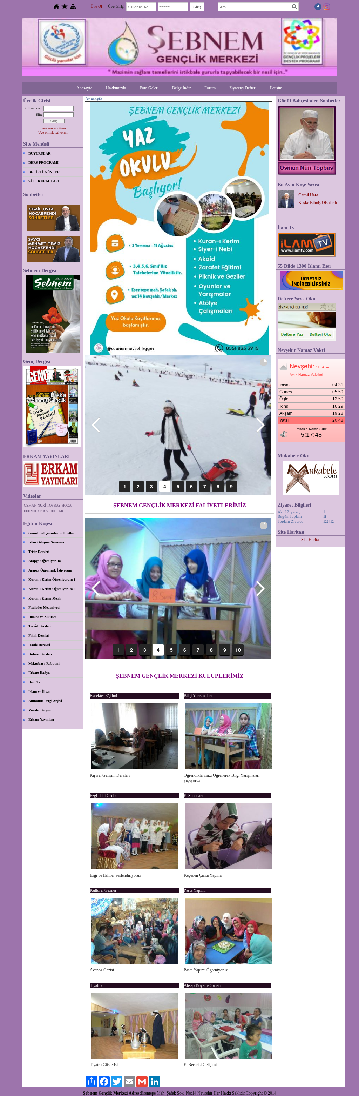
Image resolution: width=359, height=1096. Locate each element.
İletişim (276, 88)
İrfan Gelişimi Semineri (46, 542)
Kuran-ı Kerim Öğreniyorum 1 (51, 579)
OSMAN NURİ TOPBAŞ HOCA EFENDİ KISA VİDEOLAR (47, 508)
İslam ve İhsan (39, 692)
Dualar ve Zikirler (42, 617)
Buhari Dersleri (40, 654)
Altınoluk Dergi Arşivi (45, 701)
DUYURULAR (39, 153)
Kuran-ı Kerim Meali (44, 598)
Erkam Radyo (39, 673)
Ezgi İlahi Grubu (103, 795)
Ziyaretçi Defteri (242, 88)
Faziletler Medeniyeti (44, 607)
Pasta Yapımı (194, 890)
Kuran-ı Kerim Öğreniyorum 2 (51, 589)
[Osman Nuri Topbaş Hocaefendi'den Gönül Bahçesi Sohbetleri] (307, 173)
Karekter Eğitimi (103, 695)
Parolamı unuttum (53, 128)
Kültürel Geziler (103, 890)
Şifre (39, 114)
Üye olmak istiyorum (53, 132)
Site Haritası (311, 539)
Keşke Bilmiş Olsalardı (317, 202)
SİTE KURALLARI (43, 181)
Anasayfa (84, 88)
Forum (210, 88)
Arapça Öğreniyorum (44, 561)
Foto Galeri (149, 88)
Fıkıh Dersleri (38, 635)
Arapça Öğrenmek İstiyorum (50, 570)
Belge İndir (181, 88)
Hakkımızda (116, 88)
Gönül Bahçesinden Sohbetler (51, 533)
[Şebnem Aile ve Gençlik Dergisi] (53, 314)
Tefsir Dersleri (38, 552)
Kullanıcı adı (33, 108)
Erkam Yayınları (41, 719)
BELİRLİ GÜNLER (44, 172)
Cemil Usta (308, 195)
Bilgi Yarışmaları (198, 695)
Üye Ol (96, 6)
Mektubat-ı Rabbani (44, 664)
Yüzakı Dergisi (39, 710)
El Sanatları (193, 795)
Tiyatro (96, 985)
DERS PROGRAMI (43, 163)
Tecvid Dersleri (39, 626)
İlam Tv (34, 682)
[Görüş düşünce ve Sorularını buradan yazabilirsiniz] (307, 339)
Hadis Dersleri (39, 645)
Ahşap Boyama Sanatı (202, 985)
